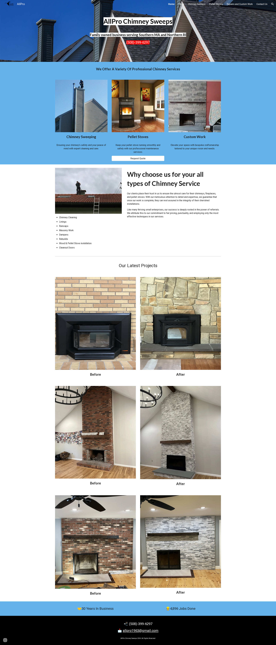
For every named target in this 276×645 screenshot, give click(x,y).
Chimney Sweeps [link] (196, 4)
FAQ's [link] (181, 4)
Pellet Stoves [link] (216, 4)
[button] (272, 4)
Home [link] (171, 4)
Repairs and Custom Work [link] (240, 4)
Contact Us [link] (261, 4)
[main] (138, 21)
